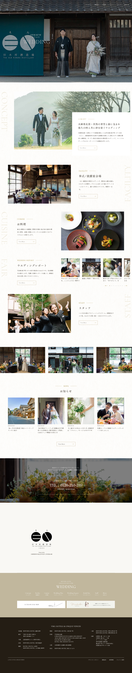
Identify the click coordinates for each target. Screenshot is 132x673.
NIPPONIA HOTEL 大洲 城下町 (64, 631)
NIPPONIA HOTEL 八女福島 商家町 (33, 648)
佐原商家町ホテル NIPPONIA (31, 639)
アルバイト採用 (120, 660)
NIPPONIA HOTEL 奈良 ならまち (65, 648)
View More (83, 148)
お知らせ (126, 4)
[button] (106, 285)
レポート (111, 4)
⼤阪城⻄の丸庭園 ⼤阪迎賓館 (63, 645)
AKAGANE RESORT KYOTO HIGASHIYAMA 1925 (70, 638)
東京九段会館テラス (28, 636)
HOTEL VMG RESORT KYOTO (64, 641)
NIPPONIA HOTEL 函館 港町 (32, 631)
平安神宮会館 (58, 634)
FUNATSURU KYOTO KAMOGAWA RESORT (68, 636)
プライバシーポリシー (93, 660)
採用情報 (111, 660)
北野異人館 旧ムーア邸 (102, 638)
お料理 (104, 4)
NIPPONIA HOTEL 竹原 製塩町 (32, 643)
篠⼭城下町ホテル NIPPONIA (104, 643)
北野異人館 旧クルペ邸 (103, 636)
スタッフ (119, 4)
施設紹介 (97, 4)
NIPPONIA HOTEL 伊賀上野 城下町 (106, 631)
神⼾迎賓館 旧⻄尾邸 (102, 641)
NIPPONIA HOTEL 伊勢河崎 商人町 (106, 633)
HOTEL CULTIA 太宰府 (30, 646)
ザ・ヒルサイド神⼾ (101, 640)
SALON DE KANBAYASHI (63, 640)
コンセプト (88, 4)
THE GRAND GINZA (29, 634)
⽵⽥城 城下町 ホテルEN (103, 645)
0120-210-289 (71, 485)
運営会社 (104, 660)
